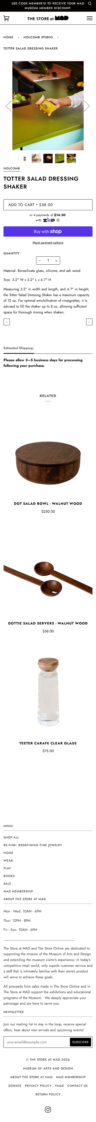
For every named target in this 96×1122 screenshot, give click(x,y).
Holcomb (11, 168)
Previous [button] (11, 106)
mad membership (18, 891)
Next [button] (84, 106)
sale (7, 883)
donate (14, 1085)
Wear (8, 860)
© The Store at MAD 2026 (48, 1059)
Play (7, 868)
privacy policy (38, 1085)
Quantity (11, 253)
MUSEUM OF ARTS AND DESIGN (48, 1068)
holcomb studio (38, 37)
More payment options (48, 242)
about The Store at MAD (31, 1077)
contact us (77, 1085)
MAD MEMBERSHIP (71, 1077)
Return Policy (48, 1094)
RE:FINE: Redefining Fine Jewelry (32, 845)
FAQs (59, 1085)
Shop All (11, 837)
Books (9, 876)
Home (8, 37)
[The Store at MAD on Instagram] (48, 1111)
